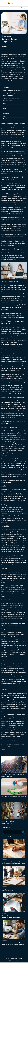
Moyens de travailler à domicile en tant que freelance (14, 90)
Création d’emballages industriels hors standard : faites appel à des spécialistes (13, 820)
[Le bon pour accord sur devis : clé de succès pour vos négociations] (14, 875)
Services (3, 776)
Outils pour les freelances (8, 100)
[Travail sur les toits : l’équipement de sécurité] (14, 764)
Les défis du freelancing (8, 95)
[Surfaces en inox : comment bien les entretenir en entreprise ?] (14, 786)
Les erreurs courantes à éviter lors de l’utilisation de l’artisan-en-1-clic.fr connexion (13, 943)
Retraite (4, 116)
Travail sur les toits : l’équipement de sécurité (12, 774)
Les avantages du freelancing (9, 93)
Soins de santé (6, 111)
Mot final (5, 118)
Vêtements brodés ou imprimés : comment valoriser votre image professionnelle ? (12, 916)
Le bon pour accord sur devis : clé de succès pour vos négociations (12, 889)
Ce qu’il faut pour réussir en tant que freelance (12, 98)
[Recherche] (26, 3)
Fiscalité (4, 103)
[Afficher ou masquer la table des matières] (17, 87)
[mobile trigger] (2, 3)
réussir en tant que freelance (12, 327)
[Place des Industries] (10, 3)
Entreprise (4, 46)
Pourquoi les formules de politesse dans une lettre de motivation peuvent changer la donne (13, 862)
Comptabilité (5, 106)
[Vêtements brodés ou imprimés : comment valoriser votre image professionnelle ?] (14, 902)
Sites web (5, 108)
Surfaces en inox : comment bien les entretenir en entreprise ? (13, 797)
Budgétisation (6, 113)
